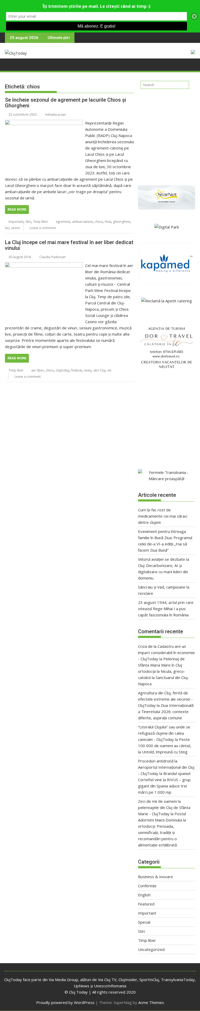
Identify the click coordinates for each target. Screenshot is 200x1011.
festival (76, 370)
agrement (63, 221)
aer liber (37, 370)
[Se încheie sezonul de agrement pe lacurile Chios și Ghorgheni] (44, 123)
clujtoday (62, 370)
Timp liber (40, 221)
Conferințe (147, 885)
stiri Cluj (99, 370)
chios (99, 221)
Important (16, 221)
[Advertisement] (166, 135)
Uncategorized (151, 949)
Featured (146, 903)
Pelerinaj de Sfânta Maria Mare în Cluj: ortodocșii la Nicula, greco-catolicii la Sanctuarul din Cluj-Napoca (163, 671)
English (144, 894)
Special (144, 922)
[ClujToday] (10, 63)
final (108, 221)
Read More (17, 209)
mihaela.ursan (55, 114)
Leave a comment (43, 228)
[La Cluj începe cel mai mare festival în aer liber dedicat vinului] (44, 265)
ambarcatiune (82, 221)
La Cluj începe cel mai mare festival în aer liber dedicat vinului (69, 245)
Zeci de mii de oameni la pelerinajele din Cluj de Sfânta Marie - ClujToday (164, 807)
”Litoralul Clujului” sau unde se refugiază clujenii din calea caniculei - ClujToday (164, 733)
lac (7, 228)
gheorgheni (121, 221)
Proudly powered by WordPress (65, 1002)
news (87, 370)
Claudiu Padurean (52, 257)
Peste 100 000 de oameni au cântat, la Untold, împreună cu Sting (164, 745)
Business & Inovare (155, 876)
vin (109, 370)
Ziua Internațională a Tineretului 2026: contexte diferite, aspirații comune (165, 711)
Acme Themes (151, 1002)
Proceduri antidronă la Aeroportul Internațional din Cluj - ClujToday (166, 767)
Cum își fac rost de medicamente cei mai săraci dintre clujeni (162, 516)
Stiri (28, 221)
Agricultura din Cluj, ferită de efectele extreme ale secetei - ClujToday (165, 699)
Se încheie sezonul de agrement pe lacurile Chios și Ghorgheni (65, 103)
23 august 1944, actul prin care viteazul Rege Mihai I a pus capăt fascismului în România (165, 608)
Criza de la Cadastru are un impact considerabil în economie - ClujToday (166, 652)
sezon (15, 228)
